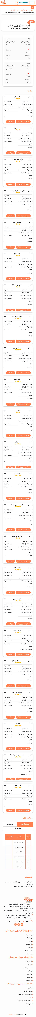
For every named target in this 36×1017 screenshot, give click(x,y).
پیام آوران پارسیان (12, 1014)
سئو (19, 1014)
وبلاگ (30, 997)
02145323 (27, 921)
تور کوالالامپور (28, 950)
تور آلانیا (30, 971)
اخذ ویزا (30, 988)
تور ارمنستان (28, 980)
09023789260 (9, 921)
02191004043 (23, 2)
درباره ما (30, 1007)
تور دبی (30, 941)
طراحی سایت (24, 1014)
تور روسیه (29, 977)
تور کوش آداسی (27, 968)
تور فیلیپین (29, 974)
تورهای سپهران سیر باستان (25, 994)
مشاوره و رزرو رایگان (23, 122)
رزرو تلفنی (11, 121)
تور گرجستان (28, 961)
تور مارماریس (28, 964)
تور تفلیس (29, 944)
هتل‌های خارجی (28, 991)
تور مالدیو (29, 954)
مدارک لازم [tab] (10, 824)
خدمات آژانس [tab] (25, 824)
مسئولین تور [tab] (18, 828)
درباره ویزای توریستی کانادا (24, 1000)
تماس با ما (29, 1004)
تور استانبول (29, 935)
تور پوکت (29, 947)
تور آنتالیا (29, 938)
